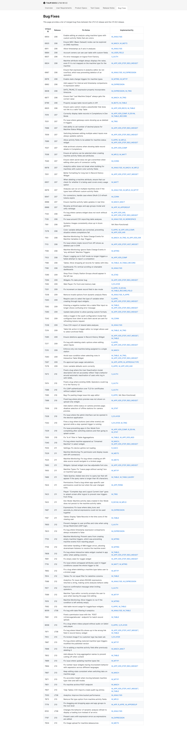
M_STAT (114, 408)
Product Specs (81, 8)
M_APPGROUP (124, 207)
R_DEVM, (131, 113)
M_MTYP (123, 79)
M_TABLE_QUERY (127, 477)
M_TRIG (128, 91)
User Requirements (64, 8)
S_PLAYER (115, 284)
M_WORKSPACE (129, 219)
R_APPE (126, 295)
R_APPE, (115, 140)
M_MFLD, (122, 140)
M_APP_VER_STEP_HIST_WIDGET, (125, 336)
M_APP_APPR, (117, 362)
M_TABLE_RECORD (119, 116)
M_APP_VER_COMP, (119, 113)
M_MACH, (115, 43)
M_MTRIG (115, 251)
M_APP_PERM (117, 485)
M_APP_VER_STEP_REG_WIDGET (124, 63)
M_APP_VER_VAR (118, 232)
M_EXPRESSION (129, 72)
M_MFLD (135, 168)
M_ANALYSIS (116, 37)
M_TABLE (123, 103)
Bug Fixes (122, 8)
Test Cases (94, 8)
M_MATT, (115, 564)
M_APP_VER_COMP (119, 148)
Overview (49, 8)
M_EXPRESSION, (118, 91)
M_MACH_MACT (118, 202)
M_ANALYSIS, (117, 72)
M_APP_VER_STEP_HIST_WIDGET (124, 174)
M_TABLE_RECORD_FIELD (121, 291)
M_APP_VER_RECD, (119, 108)
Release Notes (108, 8)
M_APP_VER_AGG (127, 437)
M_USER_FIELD (117, 53)
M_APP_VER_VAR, (118, 212)
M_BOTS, (115, 103)
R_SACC (114, 448)
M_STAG (114, 275)
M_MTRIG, (115, 79)
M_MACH (115, 350)
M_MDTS (123, 43)
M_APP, (114, 207)
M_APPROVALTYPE (131, 362)
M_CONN (115, 161)
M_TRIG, (123, 238)
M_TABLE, (115, 263)
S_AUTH (114, 57)
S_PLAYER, (116, 423)
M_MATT (123, 154)
